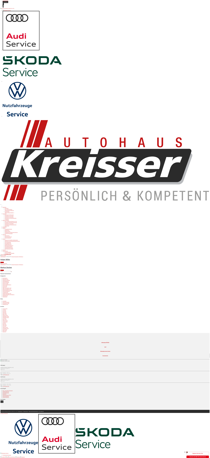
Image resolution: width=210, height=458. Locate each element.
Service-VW (5, 286)
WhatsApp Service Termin (105, 351)
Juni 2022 (4, 326)
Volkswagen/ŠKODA (105, 342)
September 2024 (6, 317)
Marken (4, 228)
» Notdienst (5, 1)
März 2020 (5, 330)
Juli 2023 (4, 322)
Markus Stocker (6, 267)
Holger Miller (5, 259)
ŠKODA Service (7, 231)
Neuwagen (5, 213)
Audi (105, 346)
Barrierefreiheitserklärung (33, 411)
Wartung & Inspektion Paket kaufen (11, 240)
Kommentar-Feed (6, 303)
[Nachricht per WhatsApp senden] (3, 401)
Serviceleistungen (8, 243)
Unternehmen (5, 251)
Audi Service (7, 230)
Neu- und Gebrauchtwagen (8, 390)
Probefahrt (7, 219)
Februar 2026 (5, 315)
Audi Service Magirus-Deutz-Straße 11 (9, 212)
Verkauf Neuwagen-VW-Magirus (17, 256)
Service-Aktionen (8, 237)
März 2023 (5, 325)
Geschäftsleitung (6, 281)
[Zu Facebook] (1, 401)
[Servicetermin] (3, 457)
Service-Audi (5, 285)
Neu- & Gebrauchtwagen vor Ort (11, 221)
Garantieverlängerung (9, 247)
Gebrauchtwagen (6, 220)
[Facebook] (18, 457)
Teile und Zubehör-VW (7, 289)
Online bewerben (6, 396)
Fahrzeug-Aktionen (8, 236)
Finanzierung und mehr (9, 215)
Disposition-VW (5, 279)
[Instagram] (22, 457)
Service (4, 238)
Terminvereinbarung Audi (7, 290)
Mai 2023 (4, 324)
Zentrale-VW (5, 296)
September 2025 (6, 316)
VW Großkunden (8, 242)
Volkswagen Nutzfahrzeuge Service (11, 232)
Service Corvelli (5, 283)
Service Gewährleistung (7, 284)
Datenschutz (25, 411)
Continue (2, 262)
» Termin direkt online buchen (5, 254)
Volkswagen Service (8, 229)
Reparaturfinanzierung (9, 245)
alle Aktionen (7, 235)
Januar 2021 (5, 329)
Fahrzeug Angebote (6, 280)
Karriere (4, 249)
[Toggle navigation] (0, 204)
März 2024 (5, 319)
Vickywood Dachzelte (9, 233)
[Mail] (7, 457)
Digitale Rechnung (8, 244)
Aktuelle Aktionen (6, 391)
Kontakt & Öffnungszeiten (9, 253)
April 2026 (4, 313)
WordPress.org (5, 304)
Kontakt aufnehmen (4, 413)
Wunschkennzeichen (8, 246)
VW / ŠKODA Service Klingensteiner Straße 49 (9, 210)
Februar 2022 (5, 327)
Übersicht (6, 208)
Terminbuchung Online (9, 248)
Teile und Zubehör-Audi (7, 288)
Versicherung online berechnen (10, 218)
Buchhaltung (5, 278)
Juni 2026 (4, 310)
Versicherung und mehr (9, 217)
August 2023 (5, 321)
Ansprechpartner (8, 252)
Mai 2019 (4, 331)
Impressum (20, 411)
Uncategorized (5, 292)
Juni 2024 (4, 318)
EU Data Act (41, 411)
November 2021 (6, 328)
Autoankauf (7, 225)
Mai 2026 (4, 312)
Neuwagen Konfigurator (9, 214)
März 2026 (5, 314)
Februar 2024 (5, 320)
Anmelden (4, 301)
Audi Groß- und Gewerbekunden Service (12, 241)
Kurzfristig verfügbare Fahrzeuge (11, 222)
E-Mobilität (5, 226)
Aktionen (4, 234)
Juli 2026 (4, 309)
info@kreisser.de (6, 374)
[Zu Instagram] (2, 401)
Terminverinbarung (6, 291)
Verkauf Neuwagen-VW (7, 293)
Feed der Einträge (6, 302)
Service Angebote (6, 282)
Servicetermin (105, 355)
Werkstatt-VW (5, 295)
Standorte (4, 207)
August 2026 (5, 308)
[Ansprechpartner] (12, 457)
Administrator (2, 256)
